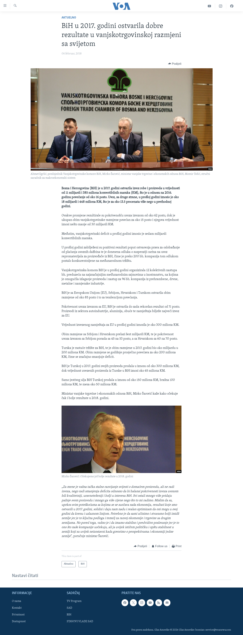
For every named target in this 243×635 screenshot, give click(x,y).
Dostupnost (19, 621)
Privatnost (18, 614)
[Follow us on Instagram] (141, 602)
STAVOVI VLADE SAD (80, 621)
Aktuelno (69, 17)
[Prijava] (167, 602)
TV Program (74, 601)
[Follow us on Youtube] (150, 602)
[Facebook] (231, 6)
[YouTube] (209, 6)
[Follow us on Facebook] (125, 602)
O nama (16, 601)
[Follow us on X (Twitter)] (133, 602)
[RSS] (158, 602)
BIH (69, 614)
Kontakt (17, 608)
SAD (69, 608)
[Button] (174, 64)
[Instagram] (220, 6)
